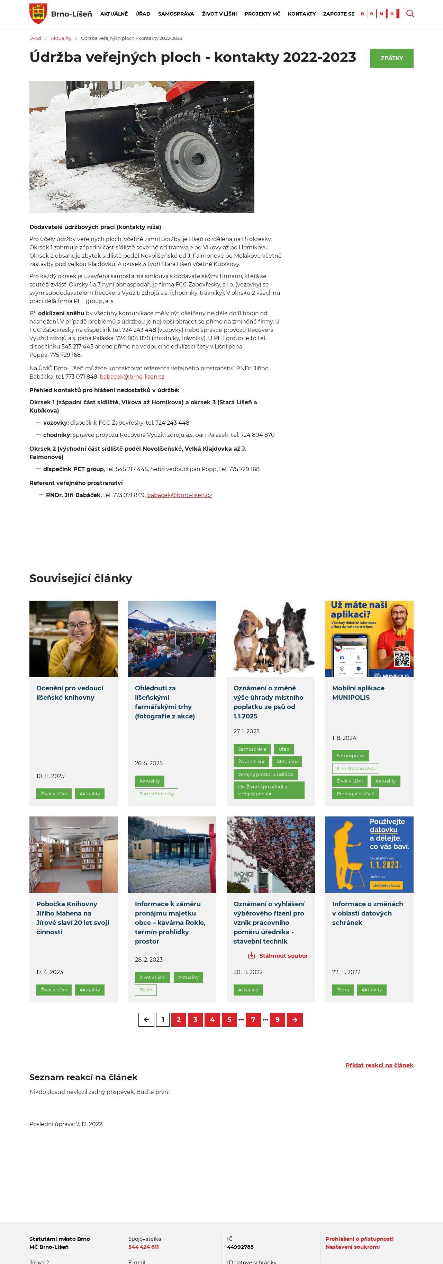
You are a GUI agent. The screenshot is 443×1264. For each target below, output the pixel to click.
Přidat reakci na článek (380, 1065)
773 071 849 (80, 376)
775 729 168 (64, 355)
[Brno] (382, 13)
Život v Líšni (219, 14)
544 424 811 (143, 1247)
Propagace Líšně (355, 793)
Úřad (143, 14)
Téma (343, 989)
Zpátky (392, 58)
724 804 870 (132, 338)
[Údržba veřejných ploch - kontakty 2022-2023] (141, 151)
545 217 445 (76, 346)
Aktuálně (114, 14)
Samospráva (176, 14)
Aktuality (61, 38)
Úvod (35, 38)
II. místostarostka (356, 768)
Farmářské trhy (156, 793)
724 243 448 (138, 330)
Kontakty (302, 14)
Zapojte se (338, 14)
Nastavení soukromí (353, 1247)
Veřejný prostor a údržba (265, 774)
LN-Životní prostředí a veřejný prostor (262, 790)
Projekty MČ (262, 14)
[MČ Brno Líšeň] (60, 13)
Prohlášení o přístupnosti (360, 1239)
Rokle (145, 989)
